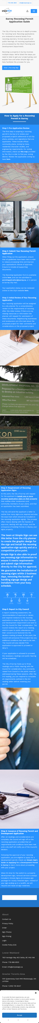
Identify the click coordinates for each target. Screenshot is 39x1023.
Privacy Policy (24, 1020)
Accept (19, 1015)
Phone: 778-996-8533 (10, 962)
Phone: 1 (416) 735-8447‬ (11, 986)
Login (4, 941)
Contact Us (6, 919)
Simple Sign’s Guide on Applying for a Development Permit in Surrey (19, 862)
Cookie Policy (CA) (9, 945)
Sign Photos (6, 932)
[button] (36, 993)
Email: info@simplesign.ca (12, 967)
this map (24, 152)
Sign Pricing (6, 936)
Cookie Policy (14, 1020)
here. (9, 159)
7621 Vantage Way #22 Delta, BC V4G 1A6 (18, 958)
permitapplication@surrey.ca (14, 280)
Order (4, 928)
